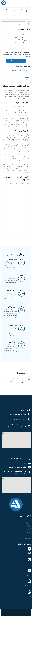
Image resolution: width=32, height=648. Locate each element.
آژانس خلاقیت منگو (11, 611)
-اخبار (29, 529)
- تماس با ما (28, 538)
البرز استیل (26, 10)
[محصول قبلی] (7, 17)
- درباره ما (28, 535)
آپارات (29, 596)
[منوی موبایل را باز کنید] (29, 2)
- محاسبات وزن (27, 532)
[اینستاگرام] (29, 581)
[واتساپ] (29, 559)
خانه (30, 520)
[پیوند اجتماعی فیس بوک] (20, 70)
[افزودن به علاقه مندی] (19, 381)
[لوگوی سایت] (3, 2)
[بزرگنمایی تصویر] (26, 22)
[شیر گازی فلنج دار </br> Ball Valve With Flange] (9, 379)
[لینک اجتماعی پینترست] (15, 70)
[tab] (27, 79)
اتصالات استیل (18, 10)
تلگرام (29, 553)
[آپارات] (29, 592)
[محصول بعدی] (3, 17)
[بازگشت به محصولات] (5, 17)
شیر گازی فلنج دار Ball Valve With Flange (9, 381)
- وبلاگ (29, 526)
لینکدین (29, 574)
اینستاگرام (28, 585)
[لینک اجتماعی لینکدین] (13, 70)
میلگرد (12, 66)
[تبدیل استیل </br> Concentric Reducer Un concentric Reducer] (23, 379)
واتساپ (29, 564)
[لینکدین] (29, 570)
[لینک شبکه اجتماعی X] (18, 70)
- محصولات (28, 523)
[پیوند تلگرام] (10, 70)
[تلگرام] (29, 549)
